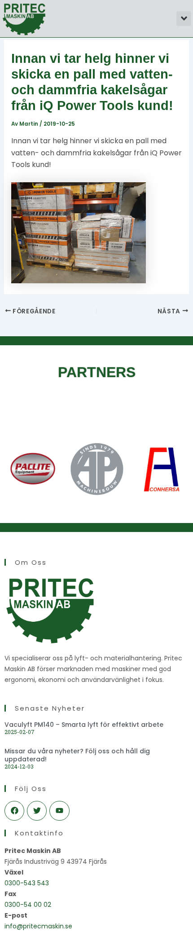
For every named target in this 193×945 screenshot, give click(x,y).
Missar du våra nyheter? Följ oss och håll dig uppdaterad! (77, 755)
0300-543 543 (26, 883)
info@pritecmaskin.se (38, 926)
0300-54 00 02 (27, 904)
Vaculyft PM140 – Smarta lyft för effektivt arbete (83, 724)
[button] (183, 18)
